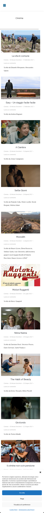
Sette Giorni (21, 190)
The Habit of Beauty (20, 379)
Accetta (22, 493)
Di (16, 60)
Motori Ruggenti (20, 289)
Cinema (6, 60)
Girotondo (20, 422)
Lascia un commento (10, 63)
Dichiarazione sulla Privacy (26, 510)
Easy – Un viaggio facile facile (20, 102)
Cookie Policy (14, 510)
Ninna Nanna (20, 333)
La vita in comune (20, 56)
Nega (22, 499)
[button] (40, 472)
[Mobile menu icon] (4, 5)
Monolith (20, 237)
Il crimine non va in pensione (21, 465)
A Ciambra (21, 147)
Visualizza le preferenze (22, 505)
